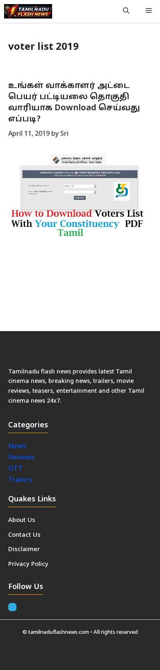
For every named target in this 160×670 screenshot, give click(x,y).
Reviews (21, 458)
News (18, 447)
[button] (126, 11)
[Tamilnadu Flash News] (28, 11)
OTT (15, 469)
